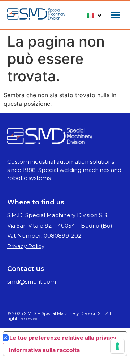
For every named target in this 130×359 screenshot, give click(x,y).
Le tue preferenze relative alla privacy (62, 337)
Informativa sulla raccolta (44, 350)
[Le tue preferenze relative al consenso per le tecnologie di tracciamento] (117, 346)
